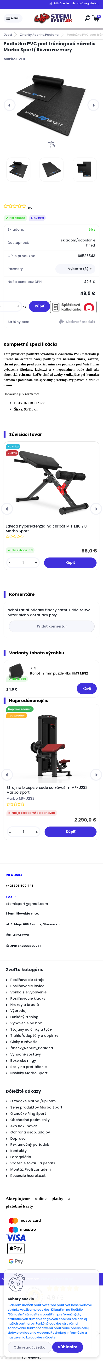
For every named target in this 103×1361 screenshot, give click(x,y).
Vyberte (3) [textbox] (78, 268)
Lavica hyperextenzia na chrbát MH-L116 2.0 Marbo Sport (46, 529)
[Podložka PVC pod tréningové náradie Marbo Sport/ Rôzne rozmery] (51, 105)
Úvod (8, 34)
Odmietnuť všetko (30, 1347)
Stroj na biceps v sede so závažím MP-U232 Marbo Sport (46, 790)
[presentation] (10, 105)
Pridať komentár (52, 626)
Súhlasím (67, 1347)
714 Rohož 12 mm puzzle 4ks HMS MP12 (59, 670)
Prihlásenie (61, 3)
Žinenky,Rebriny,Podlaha (39, 34)
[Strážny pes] (75, 322)
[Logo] (53, 18)
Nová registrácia (88, 3)
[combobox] (75, 269)
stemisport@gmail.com (27, 903)
